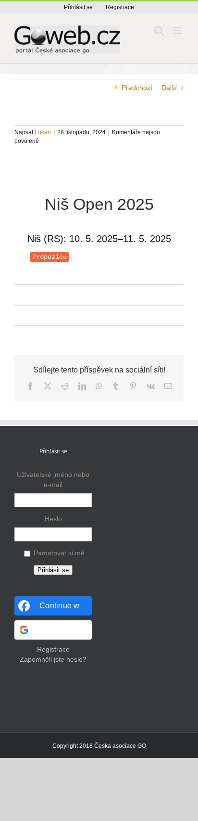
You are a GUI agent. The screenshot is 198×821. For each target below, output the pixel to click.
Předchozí (137, 87)
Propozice (49, 257)
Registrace (53, 649)
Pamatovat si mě (59, 553)
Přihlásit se (53, 570)
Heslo (53, 519)
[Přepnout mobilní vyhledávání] (159, 31)
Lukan (43, 132)
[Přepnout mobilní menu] (178, 31)
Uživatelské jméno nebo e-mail (53, 479)
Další (169, 87)
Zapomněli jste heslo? (53, 659)
